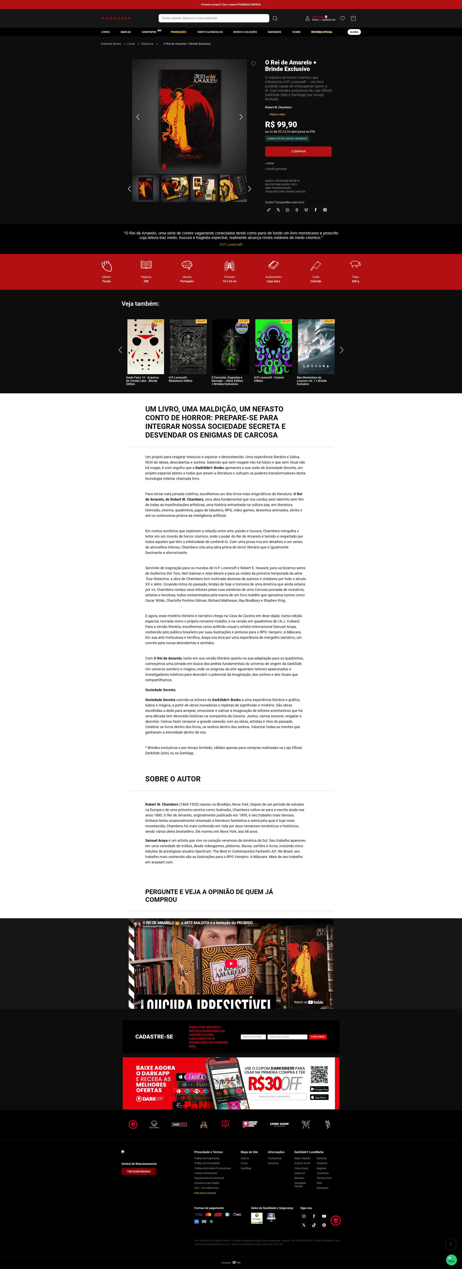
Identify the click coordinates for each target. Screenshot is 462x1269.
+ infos (269, 163)
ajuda (354, 32)
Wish (319, 1183)
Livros (105, 32)
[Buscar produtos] (275, 18)
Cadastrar (318, 1036)
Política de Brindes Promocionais (212, 1168)
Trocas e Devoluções (205, 1173)
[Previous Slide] (192, 4)
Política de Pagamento (207, 1158)
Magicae (321, 1168)
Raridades (274, 32)
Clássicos (147, 44)
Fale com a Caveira (205, 1193)
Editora (245, 1158)
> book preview (276, 169)
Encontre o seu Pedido (206, 1183)
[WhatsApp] (451, 1260)
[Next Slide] (269, 4)
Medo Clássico (302, 1158)
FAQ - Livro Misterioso (206, 1187)
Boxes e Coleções (245, 32)
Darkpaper (322, 1187)
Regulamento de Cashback (209, 1178)
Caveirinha (323, 1173)
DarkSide (322, 1158)
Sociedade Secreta (300, 1185)
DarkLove (299, 1173)
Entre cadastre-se (323, 19)
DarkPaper (149, 32)
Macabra (299, 1178)
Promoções (178, 32)
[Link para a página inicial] (112, 44)
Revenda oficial (321, 32)
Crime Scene (301, 1168)
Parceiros (273, 1163)
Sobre (296, 32)
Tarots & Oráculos (210, 32)
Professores (274, 1158)
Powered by (226, 1263)
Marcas (126, 32)
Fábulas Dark (324, 1178)
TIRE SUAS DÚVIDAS (139, 1171)
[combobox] (219, 18)
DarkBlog (246, 1168)
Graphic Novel (302, 1163)
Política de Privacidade (207, 1163)
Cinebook (322, 1163)
